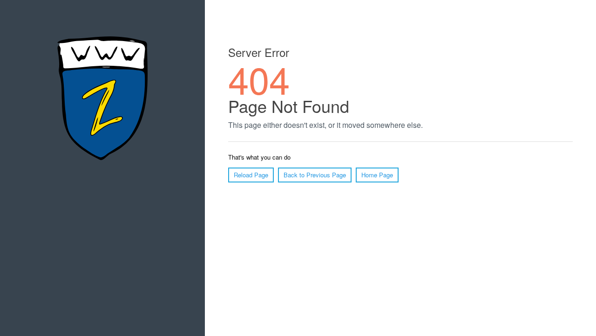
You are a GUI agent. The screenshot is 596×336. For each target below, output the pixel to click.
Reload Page (251, 174)
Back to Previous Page (315, 174)
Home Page (377, 174)
